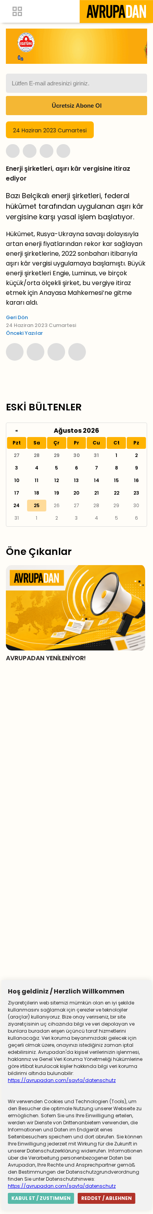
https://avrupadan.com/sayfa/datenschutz (62, 1080)
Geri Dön (17, 317)
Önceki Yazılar (24, 333)
